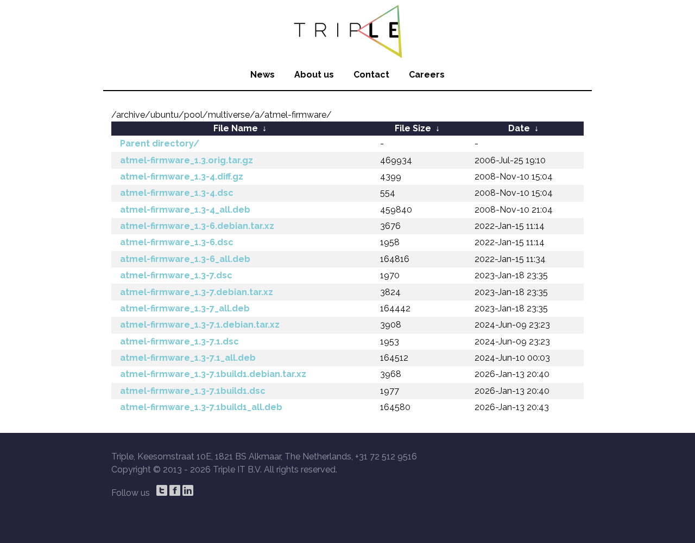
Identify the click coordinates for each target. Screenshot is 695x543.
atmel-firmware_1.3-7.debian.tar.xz (196, 292)
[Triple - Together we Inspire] (347, 30)
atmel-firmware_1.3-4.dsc (176, 193)
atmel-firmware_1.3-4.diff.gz (181, 176)
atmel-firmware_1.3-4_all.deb (185, 210)
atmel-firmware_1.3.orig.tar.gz (186, 160)
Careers (427, 74)
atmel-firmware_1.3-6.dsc (176, 242)
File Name (235, 128)
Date (519, 128)
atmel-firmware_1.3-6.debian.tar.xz (197, 226)
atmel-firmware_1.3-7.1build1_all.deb (201, 407)
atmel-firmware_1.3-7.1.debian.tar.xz (200, 325)
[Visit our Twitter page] (161, 490)
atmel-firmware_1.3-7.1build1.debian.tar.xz (213, 374)
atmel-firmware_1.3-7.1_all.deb (188, 358)
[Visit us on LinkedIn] (187, 490)
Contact (371, 74)
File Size (413, 128)
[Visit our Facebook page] (174, 490)
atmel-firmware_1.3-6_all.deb (185, 259)
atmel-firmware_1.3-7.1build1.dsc (193, 391)
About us (314, 74)
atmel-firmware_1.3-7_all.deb (185, 308)
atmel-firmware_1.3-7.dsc (176, 275)
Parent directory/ (159, 143)
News (262, 74)
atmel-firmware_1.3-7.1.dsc (179, 341)
